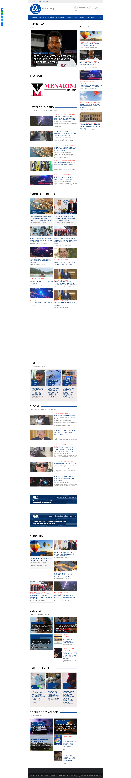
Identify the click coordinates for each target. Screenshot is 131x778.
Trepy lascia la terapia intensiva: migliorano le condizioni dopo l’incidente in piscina (53, 59)
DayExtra (47, 17)
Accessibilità (45, 1)
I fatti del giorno (64, 114)
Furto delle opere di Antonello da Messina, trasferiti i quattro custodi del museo (91, 126)
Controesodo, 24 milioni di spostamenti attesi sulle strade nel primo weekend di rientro (65, 133)
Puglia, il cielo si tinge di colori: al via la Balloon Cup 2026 (90, 44)
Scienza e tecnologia (37, 724)
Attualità (56, 114)
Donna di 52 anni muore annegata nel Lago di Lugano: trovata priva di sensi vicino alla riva (41, 240)
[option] (54, 48)
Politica (57, 17)
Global (61, 413)
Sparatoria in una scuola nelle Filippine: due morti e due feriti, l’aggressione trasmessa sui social (65, 449)
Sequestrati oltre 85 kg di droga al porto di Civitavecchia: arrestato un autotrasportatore (65, 148)
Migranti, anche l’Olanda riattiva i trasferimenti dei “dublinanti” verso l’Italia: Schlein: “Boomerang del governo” (65, 241)
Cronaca (52, 17)
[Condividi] (1, 24)
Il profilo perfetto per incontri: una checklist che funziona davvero (42, 626)
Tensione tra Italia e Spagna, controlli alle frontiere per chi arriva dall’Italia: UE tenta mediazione (65, 283)
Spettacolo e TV (69, 17)
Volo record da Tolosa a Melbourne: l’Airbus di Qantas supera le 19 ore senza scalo (41, 745)
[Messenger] (1, 15)
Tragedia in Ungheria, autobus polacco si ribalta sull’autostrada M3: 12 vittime (64, 478)
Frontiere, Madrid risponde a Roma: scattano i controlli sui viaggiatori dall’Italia (65, 304)
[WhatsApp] (1, 12)
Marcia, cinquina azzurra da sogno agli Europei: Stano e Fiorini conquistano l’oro (53, 392)
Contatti (39, 1)
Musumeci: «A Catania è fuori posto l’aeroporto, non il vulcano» (64, 263)
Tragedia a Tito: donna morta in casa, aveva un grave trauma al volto (91, 86)
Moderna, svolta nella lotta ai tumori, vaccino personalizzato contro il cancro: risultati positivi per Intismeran (69, 696)
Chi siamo (33, 1)
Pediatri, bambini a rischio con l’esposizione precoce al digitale (41, 728)
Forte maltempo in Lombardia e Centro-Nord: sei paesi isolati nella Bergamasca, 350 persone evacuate (65, 118)
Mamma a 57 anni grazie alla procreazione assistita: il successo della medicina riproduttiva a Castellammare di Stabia (53, 697)
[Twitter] (1, 18)
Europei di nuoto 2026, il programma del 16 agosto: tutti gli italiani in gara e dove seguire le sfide (38, 392)
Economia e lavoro (90, 17)
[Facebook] (1, 9)
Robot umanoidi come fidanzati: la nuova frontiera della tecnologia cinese (64, 417)
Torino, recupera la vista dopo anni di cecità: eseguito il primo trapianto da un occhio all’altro (38, 695)
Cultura (40, 623)
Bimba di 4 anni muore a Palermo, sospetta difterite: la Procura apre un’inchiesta (90, 106)
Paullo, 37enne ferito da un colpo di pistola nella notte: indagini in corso (41, 303)
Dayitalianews (47, 9)
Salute (76, 17)
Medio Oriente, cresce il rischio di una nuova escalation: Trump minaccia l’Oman (64, 432)
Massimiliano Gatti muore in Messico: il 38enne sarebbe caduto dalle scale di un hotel (41, 281)
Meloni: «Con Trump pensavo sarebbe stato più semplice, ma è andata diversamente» (65, 218)
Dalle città (37, 53)
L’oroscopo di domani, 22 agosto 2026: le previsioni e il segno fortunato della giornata (64, 575)
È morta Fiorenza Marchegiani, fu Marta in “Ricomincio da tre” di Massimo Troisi (65, 626)
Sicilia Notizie (58, 261)
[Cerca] (100, 17)
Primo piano (41, 17)
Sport (61, 17)
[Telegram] (1, 21)
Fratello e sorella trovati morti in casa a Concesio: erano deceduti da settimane (40, 261)
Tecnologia (82, 17)
